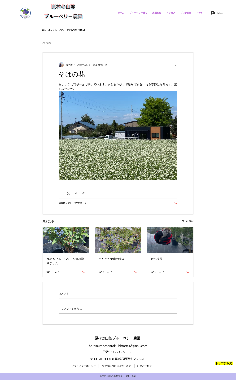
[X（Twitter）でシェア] (68, 193)
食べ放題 (156, 259)
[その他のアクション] (175, 65)
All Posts (47, 42)
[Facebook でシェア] (60, 193)
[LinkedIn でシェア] (75, 193)
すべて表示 (187, 220)
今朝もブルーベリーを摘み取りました (65, 261)
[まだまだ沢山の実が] (118, 240)
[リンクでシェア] (83, 193)
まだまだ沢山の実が (112, 259)
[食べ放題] (170, 240)
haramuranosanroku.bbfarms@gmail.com (118, 345)
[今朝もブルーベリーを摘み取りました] (66, 240)
